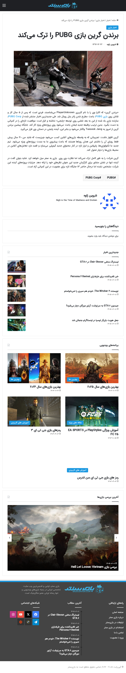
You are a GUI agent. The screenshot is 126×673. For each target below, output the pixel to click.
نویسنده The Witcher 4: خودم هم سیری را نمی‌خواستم (91, 291)
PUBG (110, 178)
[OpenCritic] (20, 622)
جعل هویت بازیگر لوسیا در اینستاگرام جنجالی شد (95, 320)
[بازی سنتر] (63, 5)
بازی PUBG (101, 117)
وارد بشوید (92, 236)
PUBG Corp (15, 117)
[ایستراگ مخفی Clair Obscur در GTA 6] (17, 266)
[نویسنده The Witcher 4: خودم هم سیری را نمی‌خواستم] (17, 295)
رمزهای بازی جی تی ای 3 (46, 430)
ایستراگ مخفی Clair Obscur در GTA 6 (99, 262)
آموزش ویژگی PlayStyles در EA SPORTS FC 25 (93, 432)
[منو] (4, 7)
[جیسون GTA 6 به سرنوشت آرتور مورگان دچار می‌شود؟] (17, 310)
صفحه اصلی (118, 612)
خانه (114, 20)
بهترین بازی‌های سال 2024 (45, 387)
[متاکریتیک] (28, 622)
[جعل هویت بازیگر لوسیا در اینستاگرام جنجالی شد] (17, 325)
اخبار (108, 20)
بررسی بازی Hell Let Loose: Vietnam (94, 567)
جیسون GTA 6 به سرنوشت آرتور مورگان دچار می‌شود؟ (92, 306)
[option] (63, 538)
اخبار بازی (100, 20)
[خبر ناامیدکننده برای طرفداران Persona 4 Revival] (17, 281)
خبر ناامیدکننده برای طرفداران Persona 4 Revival (94, 276)
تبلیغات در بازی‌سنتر (115, 622)
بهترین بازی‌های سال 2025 (102, 387)
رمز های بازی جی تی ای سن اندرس (97, 477)
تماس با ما (119, 632)
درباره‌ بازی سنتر (116, 617)
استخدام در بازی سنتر (114, 627)
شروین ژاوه (111, 44)
